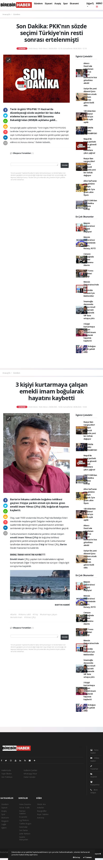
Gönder (65, 165)
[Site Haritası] (31, 760)
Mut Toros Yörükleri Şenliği (88, 273)
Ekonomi (74, 3)
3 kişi (42, 544)
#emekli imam (16, 617)
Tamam (88, 857)
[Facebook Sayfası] (2, 760)
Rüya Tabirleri (42, 814)
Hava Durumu (25, 804)
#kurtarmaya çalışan (48, 614)
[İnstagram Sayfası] (12, 760)
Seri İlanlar (23, 830)
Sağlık (3, 824)
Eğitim (4, 827)
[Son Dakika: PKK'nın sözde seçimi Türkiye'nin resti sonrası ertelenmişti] (36, 78)
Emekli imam (17, 559)
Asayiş (57, 3)
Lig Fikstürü (24, 820)
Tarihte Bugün (25, 823)
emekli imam (17, 537)
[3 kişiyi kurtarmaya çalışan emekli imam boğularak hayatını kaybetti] (36, 453)
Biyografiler (42, 811)
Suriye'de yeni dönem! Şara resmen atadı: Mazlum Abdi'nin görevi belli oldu (90, 97)
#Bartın (13, 614)
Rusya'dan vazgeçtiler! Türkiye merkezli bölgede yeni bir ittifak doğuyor (90, 167)
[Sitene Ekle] (35, 760)
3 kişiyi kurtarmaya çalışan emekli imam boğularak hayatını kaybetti (90, 332)
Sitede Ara (41, 804)
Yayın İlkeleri (6, 773)
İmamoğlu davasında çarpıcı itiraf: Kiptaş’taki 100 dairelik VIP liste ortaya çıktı (90, 310)
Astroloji (40, 817)
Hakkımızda (6, 770)
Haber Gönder (30, 777)
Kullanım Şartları (30, 770)
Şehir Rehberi (24, 833)
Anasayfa (7, 14)
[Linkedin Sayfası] (21, 760)
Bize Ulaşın (94, 791)
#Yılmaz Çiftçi (30, 617)
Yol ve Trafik (24, 807)
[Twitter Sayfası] (7, 760)
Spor (65, 3)
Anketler (40, 807)
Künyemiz (94, 784)
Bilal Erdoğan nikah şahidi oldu (90, 349)
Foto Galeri (94, 751)
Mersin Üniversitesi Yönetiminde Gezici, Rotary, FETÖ (90, 243)
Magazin (5, 821)
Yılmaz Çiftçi (32, 537)
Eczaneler (23, 817)
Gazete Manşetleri (23, 838)
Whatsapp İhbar (30, 773)
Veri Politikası (6, 777)
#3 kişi (35, 614)
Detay (77, 857)
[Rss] (26, 760)
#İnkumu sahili (25, 614)
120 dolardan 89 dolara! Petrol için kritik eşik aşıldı (90, 116)
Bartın (63, 544)
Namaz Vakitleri (22, 812)
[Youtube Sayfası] (17, 760)
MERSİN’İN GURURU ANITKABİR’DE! (90, 130)
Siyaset (48, 3)
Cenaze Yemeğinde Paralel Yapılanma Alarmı (89, 259)
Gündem (38, 3)
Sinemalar (23, 827)
